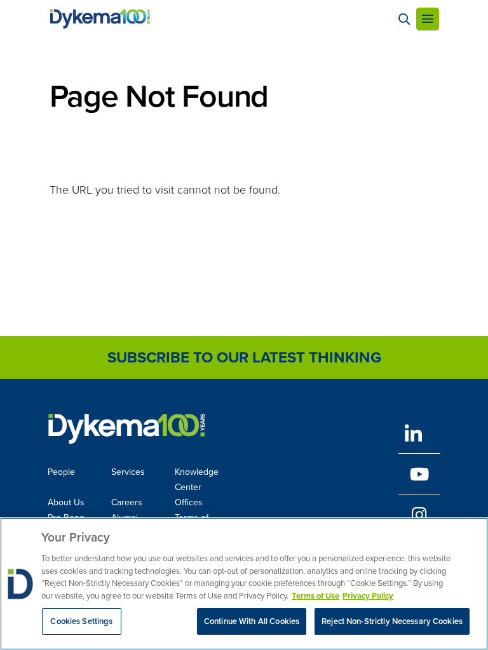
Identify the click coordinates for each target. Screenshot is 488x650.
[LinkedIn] (419, 433)
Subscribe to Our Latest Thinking (244, 357)
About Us (66, 502)
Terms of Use (315, 596)
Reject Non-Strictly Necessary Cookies (392, 621)
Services (128, 472)
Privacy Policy (367, 596)
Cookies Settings (81, 621)
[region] (244, 583)
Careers (126, 502)
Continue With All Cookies (251, 621)
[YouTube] (419, 474)
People (61, 472)
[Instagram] (419, 514)
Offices (189, 502)
